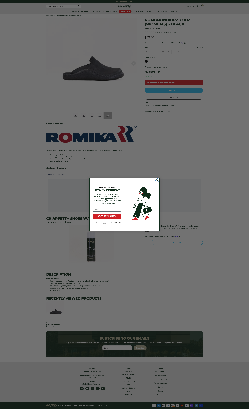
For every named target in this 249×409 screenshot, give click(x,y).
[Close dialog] (157, 180)
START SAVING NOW (107, 216)
